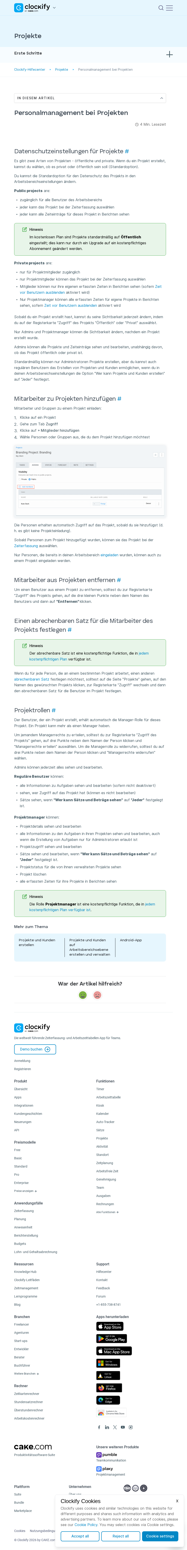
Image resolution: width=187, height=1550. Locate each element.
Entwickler (21, 1349)
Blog (17, 1304)
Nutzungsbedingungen (46, 1531)
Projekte (61, 69)
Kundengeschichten (28, 1114)
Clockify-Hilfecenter (29, 69)
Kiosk (100, 1105)
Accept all (80, 1536)
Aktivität (102, 1146)
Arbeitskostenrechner (29, 1418)
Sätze (100, 1130)
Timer (100, 1089)
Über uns (75, 1494)
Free (17, 1150)
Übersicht (21, 1089)
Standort (102, 1155)
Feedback (103, 1288)
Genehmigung (106, 1179)
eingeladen (109, 555)
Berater (19, 1357)
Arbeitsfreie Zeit (107, 1171)
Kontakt (102, 1280)
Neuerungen (22, 1122)
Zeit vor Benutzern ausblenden (70, 305)
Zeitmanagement (26, 1288)
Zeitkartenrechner (26, 1394)
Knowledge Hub (25, 1272)
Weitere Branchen (25, 1373)
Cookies (19, 1531)
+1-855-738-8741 (108, 1304)
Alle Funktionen (106, 1212)
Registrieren (22, 1069)
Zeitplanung (104, 1163)
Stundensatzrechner (28, 1402)
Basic (18, 1158)
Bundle (19, 1502)
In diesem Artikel (36, 98)
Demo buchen (31, 1049)
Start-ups (20, 1341)
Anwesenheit (23, 1227)
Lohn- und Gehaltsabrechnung (35, 1252)
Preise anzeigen (24, 1191)
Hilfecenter (104, 1272)
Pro (16, 1174)
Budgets (20, 1244)
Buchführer (22, 1365)
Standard (20, 1166)
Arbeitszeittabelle (108, 1097)
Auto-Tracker (105, 1122)
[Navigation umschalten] (169, 7)
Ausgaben (103, 1196)
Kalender (102, 1114)
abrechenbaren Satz (31, 679)
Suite (17, 1494)
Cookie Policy (86, 1525)
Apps (17, 1097)
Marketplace (23, 1511)
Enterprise (21, 1183)
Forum (101, 1296)
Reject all (121, 1536)
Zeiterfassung (26, 546)
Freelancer (21, 1324)
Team (100, 1187)
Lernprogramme (25, 1296)
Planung (20, 1219)
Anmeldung (22, 1061)
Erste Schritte (28, 53)
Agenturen (21, 1332)
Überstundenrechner (28, 1410)
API (16, 1130)
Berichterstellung (26, 1235)
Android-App (131, 940)
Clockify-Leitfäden (27, 1280)
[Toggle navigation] (169, 55)
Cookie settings (160, 1536)
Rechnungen (105, 1204)
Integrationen (23, 1105)
